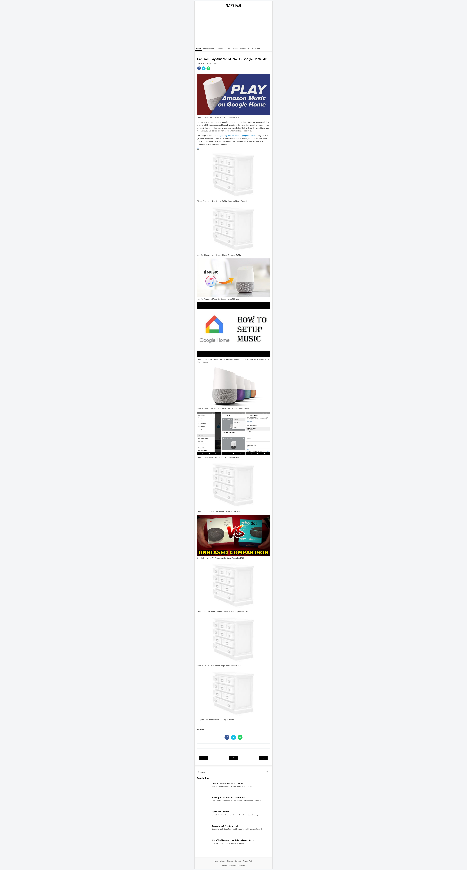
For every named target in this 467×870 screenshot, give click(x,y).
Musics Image (233, 5)
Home (198, 49)
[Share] (199, 68)
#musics (200, 730)
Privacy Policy (248, 861)
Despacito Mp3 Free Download (225, 826)
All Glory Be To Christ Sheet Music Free (228, 797)
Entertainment (208, 49)
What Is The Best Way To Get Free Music (229, 783)
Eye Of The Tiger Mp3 (221, 812)
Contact (238, 861)
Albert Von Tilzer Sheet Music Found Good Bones (233, 840)
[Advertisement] (233, 29)
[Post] (203, 793)
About (222, 861)
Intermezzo (244, 49)
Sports (235, 49)
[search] (267, 772)
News (228, 49)
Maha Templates (239, 865)
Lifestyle (220, 49)
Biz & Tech (256, 49)
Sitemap (230, 861)
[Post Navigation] (233, 758)
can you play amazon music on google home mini (236, 136)
